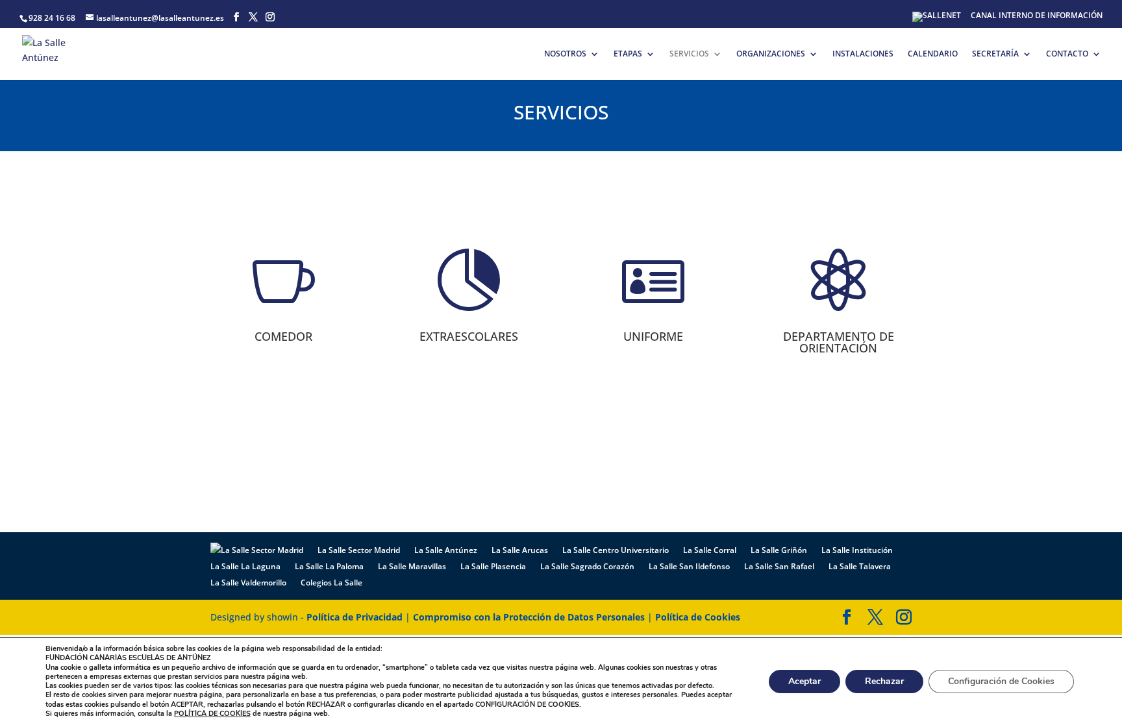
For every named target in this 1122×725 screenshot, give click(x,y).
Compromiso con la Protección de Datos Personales (529, 617)
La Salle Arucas (520, 550)
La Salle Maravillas (412, 566)
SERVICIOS (689, 54)
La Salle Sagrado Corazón (587, 566)
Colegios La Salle (331, 582)
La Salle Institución (857, 550)
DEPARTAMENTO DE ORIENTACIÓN (838, 342)
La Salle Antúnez (445, 550)
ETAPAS (628, 54)
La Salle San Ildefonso (689, 566)
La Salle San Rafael (779, 566)
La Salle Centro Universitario (615, 550)
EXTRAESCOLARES (468, 336)
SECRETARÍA (995, 54)
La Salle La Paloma (329, 566)
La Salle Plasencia (493, 566)
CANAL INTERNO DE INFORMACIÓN (1037, 16)
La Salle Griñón (779, 550)
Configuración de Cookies (1001, 681)
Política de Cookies (697, 617)
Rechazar (884, 681)
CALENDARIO (933, 54)
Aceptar (804, 681)
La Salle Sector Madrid (359, 550)
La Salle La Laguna (245, 566)
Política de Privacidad (354, 617)
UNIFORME (653, 336)
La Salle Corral (709, 550)
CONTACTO (1067, 54)
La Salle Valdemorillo (248, 582)
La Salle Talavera (860, 566)
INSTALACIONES (862, 54)
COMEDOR (283, 336)
